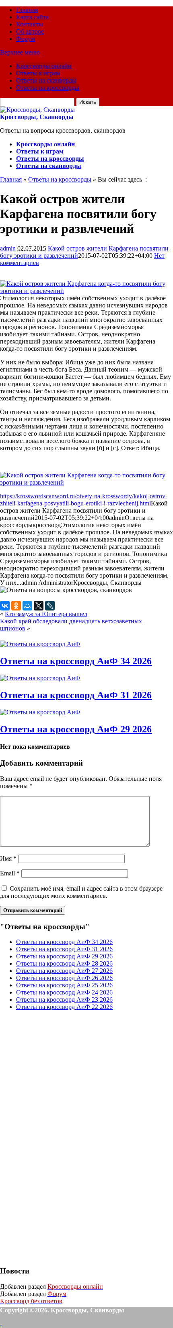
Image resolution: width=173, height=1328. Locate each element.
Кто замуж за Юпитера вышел (46, 613)
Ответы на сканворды (46, 80)
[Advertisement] (60, 1137)
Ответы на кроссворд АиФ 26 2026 (64, 977)
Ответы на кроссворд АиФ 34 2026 (76, 661)
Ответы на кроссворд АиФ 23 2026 (64, 999)
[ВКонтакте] (5, 605)
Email (10, 873)
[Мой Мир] (27, 605)
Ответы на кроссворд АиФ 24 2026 (64, 992)
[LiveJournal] (50, 605)
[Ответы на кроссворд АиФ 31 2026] (40, 678)
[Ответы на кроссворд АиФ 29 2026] (40, 712)
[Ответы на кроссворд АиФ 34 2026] (40, 644)
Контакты (29, 24)
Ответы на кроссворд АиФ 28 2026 (64, 963)
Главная (27, 9)
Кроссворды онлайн (44, 66)
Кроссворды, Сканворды (37, 116)
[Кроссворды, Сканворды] (37, 109)
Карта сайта (32, 17)
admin (8, 248)
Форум (25, 38)
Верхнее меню (20, 52)
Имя (8, 858)
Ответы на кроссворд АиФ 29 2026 (76, 729)
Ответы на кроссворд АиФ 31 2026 (76, 695)
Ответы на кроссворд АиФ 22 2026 (64, 1006)
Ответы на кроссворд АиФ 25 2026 (64, 985)
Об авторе (30, 31)
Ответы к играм (38, 73)
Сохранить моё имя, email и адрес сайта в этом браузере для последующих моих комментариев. (81, 892)
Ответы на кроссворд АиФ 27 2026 (64, 970)
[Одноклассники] (16, 605)
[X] (38, 605)
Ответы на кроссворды (47, 87)
